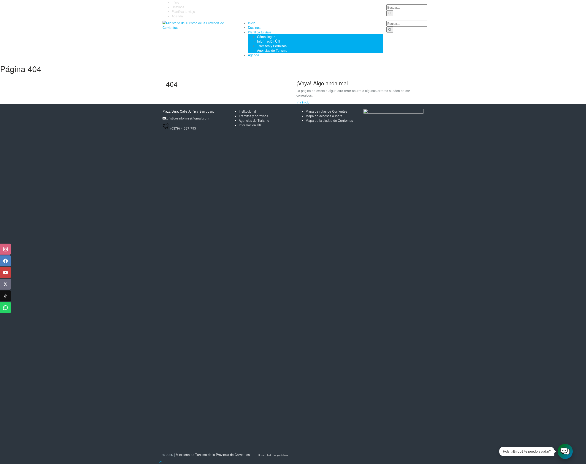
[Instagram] (5, 249)
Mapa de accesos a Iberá (324, 116)
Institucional (247, 111)
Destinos (178, 7)
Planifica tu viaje (183, 11)
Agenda (177, 16)
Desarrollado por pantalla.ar (273, 455)
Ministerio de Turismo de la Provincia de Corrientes (213, 454)
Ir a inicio (302, 102)
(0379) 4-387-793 (183, 128)
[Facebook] (5, 260)
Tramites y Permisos (272, 45)
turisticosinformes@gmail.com (187, 118)
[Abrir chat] (565, 451)
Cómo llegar (266, 36)
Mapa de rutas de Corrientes (326, 111)
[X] (5, 284)
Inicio (175, 2)
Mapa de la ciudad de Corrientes (329, 120)
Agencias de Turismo (272, 50)
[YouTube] (5, 272)
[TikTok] (5, 295)
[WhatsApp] (5, 307)
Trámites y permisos (253, 116)
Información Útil (268, 41)
